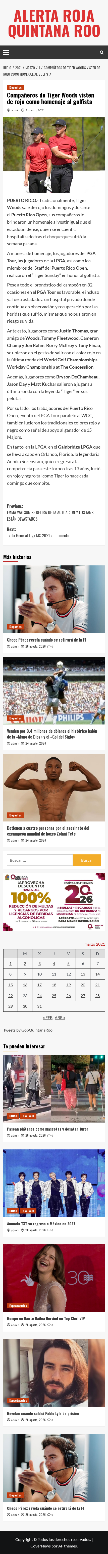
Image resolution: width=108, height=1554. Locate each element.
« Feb (47, 1017)
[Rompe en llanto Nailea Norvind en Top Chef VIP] (54, 1278)
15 (10, 984)
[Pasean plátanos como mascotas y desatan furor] (54, 1089)
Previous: (50, 512)
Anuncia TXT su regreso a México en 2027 (41, 1223)
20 (83, 984)
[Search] (102, 52)
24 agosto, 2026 (35, 743)
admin (15, 110)
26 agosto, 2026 (35, 646)
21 (97, 984)
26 (68, 995)
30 (25, 1006)
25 (54, 995)
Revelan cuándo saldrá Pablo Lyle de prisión (43, 1413)
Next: (38, 532)
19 (68, 984)
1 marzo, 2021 (35, 110)
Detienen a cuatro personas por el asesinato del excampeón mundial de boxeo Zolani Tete (48, 831)
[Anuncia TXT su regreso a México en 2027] (54, 1183)
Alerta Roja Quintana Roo (54, 22)
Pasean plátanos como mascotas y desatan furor (47, 1129)
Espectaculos (18, 1305)
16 (25, 984)
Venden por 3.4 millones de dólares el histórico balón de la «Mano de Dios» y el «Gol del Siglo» (52, 734)
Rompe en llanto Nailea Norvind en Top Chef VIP (46, 1318)
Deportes (15, 87)
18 (54, 984)
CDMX (13, 1116)
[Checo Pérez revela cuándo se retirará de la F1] (54, 599)
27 (83, 995)
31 (39, 1006)
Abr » (60, 1017)
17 (39, 984)
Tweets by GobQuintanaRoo (27, 1030)
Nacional (28, 1116)
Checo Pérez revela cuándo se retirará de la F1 (46, 640)
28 (97, 995)
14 (97, 974)
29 (10, 1006)
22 (10, 995)
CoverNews (40, 1545)
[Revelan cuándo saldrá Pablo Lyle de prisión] (54, 1373)
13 (83, 974)
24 (39, 995)
